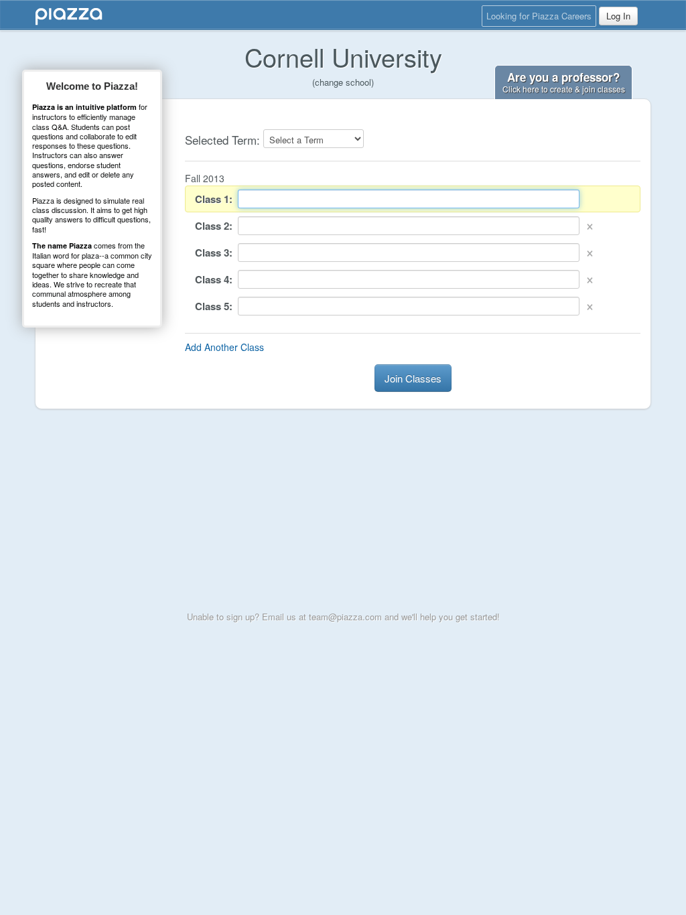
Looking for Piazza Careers (539, 15)
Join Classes (413, 378)
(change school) (343, 82)
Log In (618, 15)
